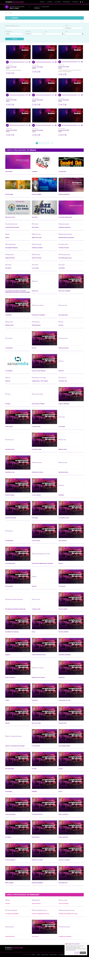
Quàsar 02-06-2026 (37, 130)
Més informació (72, 950)
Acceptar (76, 952)
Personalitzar (82, 952)
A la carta (57, 1)
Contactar (33, 954)
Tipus (66, 25)
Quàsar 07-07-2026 (63, 66)
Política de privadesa (53, 954)
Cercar (14, 39)
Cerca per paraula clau (12, 25)
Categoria (28, 31)
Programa (8, 31)
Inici (6, 12)
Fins (66, 31)
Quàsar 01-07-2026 (11, 100)
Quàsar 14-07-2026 (37, 67)
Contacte (75, 1)
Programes (66, 1)
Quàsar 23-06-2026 (37, 100)
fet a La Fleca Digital (62, 954)
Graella (42, 1)
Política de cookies (44, 954)
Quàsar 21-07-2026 (11, 67)
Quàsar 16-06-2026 (63, 100)
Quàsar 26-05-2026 (63, 130)
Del (46, 31)
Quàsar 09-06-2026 (11, 130)
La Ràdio (49, 1)
